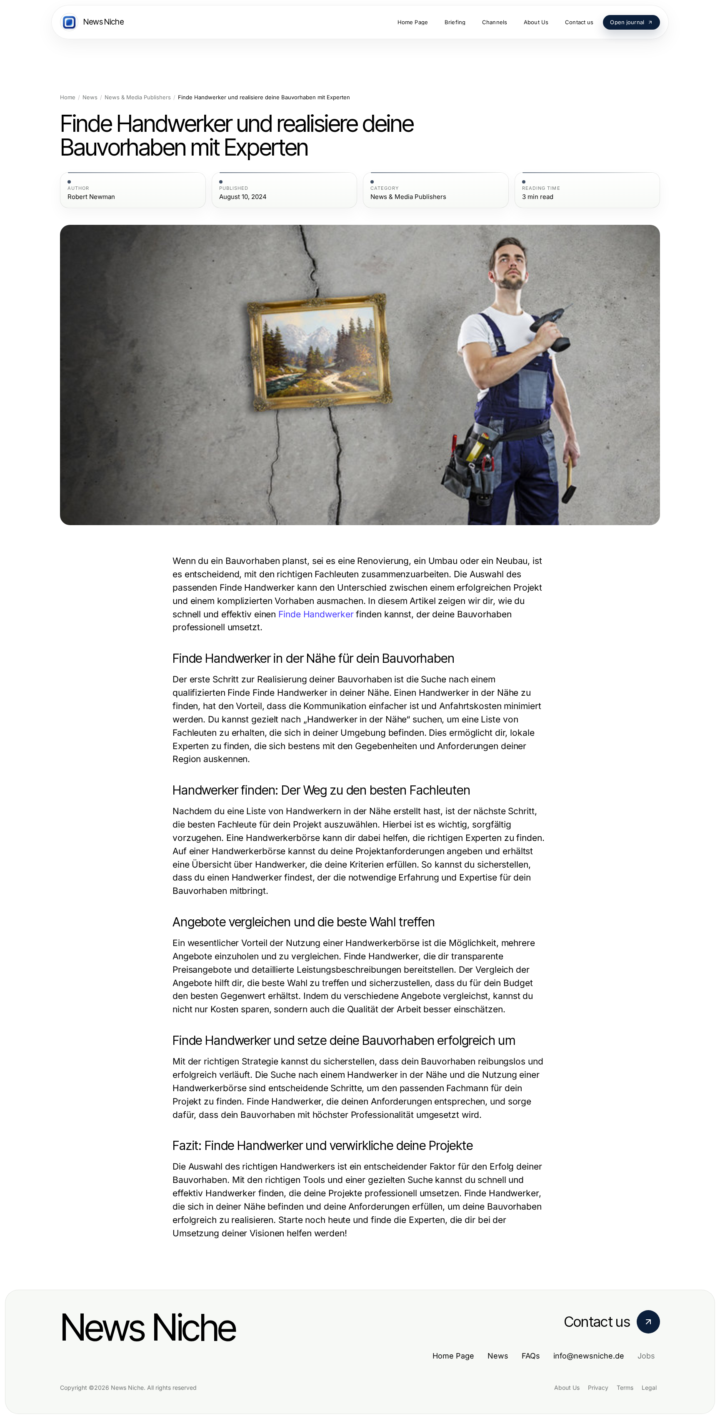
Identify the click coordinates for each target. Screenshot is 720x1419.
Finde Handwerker (315, 614)
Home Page (453, 1355)
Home (67, 97)
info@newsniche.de (588, 1355)
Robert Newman (91, 197)
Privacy (598, 1387)
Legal (649, 1387)
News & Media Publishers (138, 97)
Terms (625, 1387)
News (90, 97)
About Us (567, 1387)
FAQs (531, 1355)
